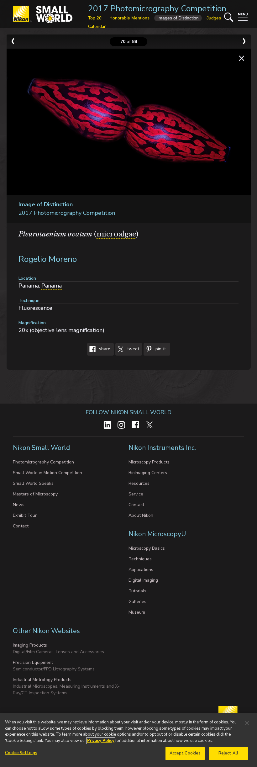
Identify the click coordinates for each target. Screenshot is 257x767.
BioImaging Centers (147, 473)
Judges (214, 17)
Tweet (132, 349)
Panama (51, 285)
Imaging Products (30, 645)
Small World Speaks (33, 483)
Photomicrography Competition (43, 462)
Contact (21, 526)
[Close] (247, 723)
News (18, 505)
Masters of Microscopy (35, 494)
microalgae (116, 234)
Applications (140, 570)
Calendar (97, 26)
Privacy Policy (100, 740)
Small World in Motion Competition (47, 473)
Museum (136, 612)
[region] (128, 740)
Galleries (137, 602)
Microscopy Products (149, 462)
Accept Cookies (185, 753)
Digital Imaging (143, 580)
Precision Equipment (33, 662)
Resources (138, 483)
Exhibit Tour (25, 515)
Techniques (140, 559)
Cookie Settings (21, 753)
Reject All (228, 753)
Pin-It (160, 349)
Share (104, 349)
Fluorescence (35, 308)
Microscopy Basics (146, 548)
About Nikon (140, 515)
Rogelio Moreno (47, 259)
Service (135, 494)
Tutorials (137, 591)
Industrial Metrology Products (42, 680)
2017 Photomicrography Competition (157, 8)
